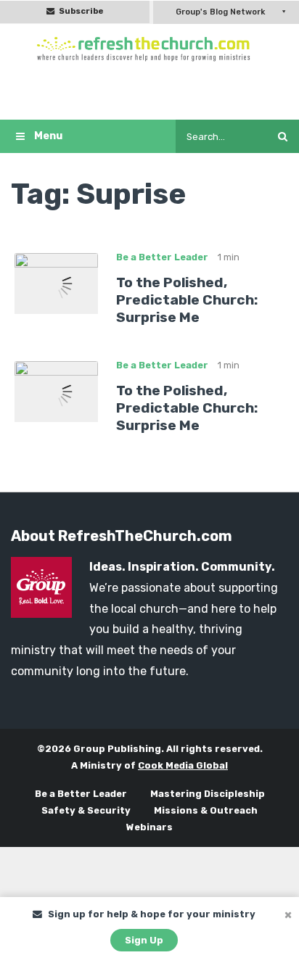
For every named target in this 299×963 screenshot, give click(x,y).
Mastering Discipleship (207, 793)
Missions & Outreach (206, 810)
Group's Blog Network (220, 12)
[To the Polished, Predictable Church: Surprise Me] (56, 282)
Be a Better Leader (162, 257)
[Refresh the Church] (149, 49)
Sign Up (144, 940)
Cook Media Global (183, 765)
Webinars (149, 827)
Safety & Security (86, 810)
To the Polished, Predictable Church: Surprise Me (187, 300)
